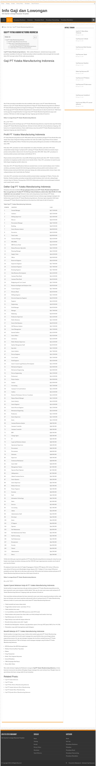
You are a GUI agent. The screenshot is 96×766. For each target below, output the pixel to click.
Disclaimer (27, 3)
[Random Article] (94, 20)
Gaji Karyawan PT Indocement (83, 84)
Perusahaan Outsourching (52, 20)
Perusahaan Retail (39, 20)
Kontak (13, 3)
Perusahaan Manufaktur (67, 20)
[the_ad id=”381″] (8, 121)
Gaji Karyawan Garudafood (83, 95)
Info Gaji (9, 20)
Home (2, 3)
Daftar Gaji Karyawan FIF (82, 71)
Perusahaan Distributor (19, 20)
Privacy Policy (19, 3)
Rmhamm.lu (78, 763)
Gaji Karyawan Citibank (82, 38)
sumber (17, 182)
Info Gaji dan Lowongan (24, 10)
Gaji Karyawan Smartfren (82, 63)
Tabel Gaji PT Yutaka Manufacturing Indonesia (20, 44)
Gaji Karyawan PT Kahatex (83, 78)
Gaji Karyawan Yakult (81, 54)
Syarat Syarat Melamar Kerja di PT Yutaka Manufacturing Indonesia (23, 46)
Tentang (7, 3)
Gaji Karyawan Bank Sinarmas (83, 47)
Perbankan (30, 20)
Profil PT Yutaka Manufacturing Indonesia (17, 41)
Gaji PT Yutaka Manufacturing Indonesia (15, 39)
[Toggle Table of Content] (34, 37)
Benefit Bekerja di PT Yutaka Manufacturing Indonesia (20, 47)
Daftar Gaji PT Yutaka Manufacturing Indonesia (18, 43)
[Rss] (94, 4)
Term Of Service (35, 3)
